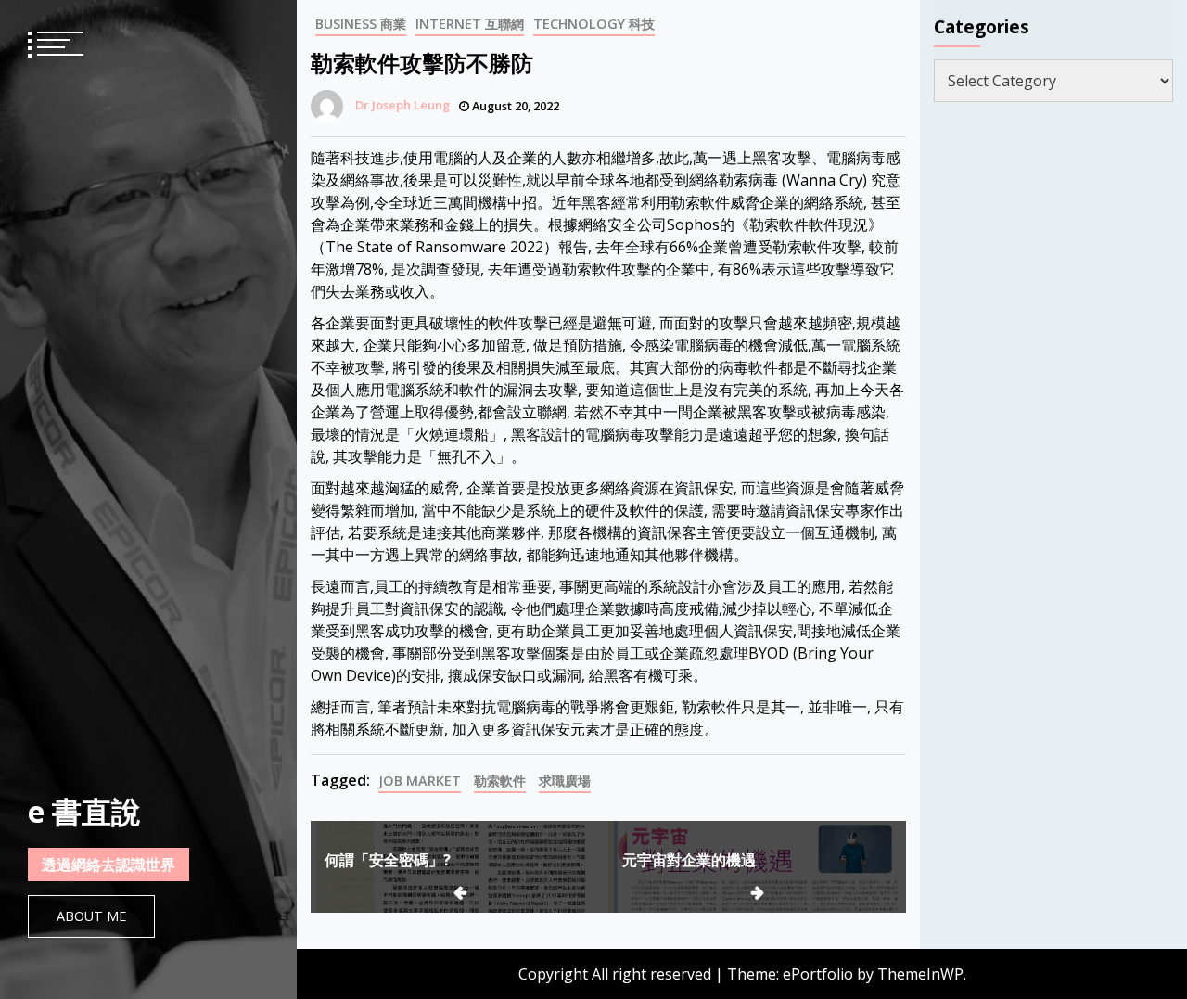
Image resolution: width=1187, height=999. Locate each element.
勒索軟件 (500, 780)
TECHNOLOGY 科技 (594, 23)
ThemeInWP (920, 974)
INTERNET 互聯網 (469, 23)
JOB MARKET (419, 780)
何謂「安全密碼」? (388, 860)
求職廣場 (565, 780)
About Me (91, 916)
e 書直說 (84, 811)
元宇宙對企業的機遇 (689, 860)
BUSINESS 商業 (360, 23)
